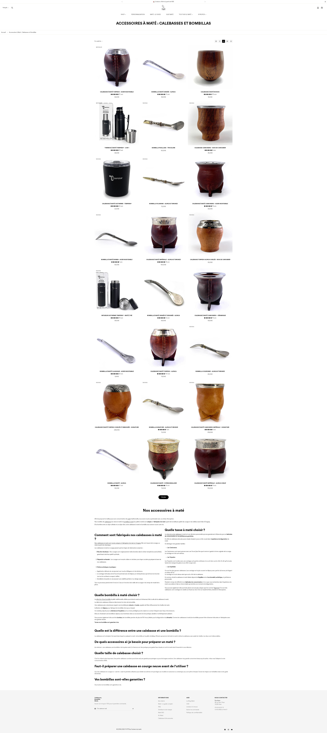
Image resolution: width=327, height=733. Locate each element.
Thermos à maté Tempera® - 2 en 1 (117, 148)
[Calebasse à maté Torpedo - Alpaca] (163, 346)
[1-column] (216, 41)
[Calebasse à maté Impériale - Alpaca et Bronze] (163, 234)
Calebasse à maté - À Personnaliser (163, 483)
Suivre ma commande (192, 709)
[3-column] (223, 41)
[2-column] (219, 41)
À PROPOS (201, 14)
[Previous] (122, 1)
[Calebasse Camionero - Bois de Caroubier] (210, 123)
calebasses (108, 522)
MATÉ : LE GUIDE (155, 14)
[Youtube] (231, 729)
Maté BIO (161, 712)
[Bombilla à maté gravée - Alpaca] (163, 67)
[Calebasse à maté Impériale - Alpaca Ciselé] (210, 458)
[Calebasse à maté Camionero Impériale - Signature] (210, 402)
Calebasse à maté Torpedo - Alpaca (163, 371)
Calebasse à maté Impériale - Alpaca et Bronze (163, 259)
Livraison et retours (192, 707)
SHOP (122, 14)
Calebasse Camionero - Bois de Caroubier (210, 148)
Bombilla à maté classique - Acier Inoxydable (117, 371)
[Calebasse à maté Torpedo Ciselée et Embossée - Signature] (117, 402)
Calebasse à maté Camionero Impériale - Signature (210, 427)
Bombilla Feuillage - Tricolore (163, 148)
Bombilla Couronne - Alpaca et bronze (210, 371)
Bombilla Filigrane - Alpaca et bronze (163, 203)
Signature (216, 588)
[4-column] (227, 41)
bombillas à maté (129, 522)
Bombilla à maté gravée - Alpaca (163, 92)
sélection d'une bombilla (103, 599)
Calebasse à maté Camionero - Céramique (210, 315)
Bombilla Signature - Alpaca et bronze (163, 427)
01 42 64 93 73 (219, 707)
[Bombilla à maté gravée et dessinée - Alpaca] (163, 290)
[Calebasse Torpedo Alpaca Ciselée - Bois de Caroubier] (210, 234)
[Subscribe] (132, 709)
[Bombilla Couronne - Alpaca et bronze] (210, 346)
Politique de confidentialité (194, 712)
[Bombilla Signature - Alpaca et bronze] (163, 402)
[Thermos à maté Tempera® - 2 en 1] (117, 123)
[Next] (205, 1)
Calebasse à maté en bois (210, 92)
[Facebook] (225, 729)
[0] (322, 8)
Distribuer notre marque (165, 709)
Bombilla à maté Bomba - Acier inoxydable (116, 259)
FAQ (159, 707)
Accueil (3, 32)
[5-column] (231, 41)
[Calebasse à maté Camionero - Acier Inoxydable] (210, 179)
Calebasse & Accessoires (165, 718)
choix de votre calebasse (174, 534)
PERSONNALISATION (138, 14)
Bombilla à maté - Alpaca (117, 483)
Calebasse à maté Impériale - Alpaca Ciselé (210, 483)
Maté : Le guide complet (165, 704)
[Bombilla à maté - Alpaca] (117, 458)
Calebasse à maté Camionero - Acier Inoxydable (210, 203)
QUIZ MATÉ (169, 14)
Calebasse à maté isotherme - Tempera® (117, 203)
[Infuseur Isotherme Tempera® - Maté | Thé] (117, 290)
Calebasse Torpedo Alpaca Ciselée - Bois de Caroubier (210, 259)
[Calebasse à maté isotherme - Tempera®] (117, 179)
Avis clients (161, 701)
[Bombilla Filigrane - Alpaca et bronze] (163, 179)
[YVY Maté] (163, 7)
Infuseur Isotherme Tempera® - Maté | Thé (116, 315)
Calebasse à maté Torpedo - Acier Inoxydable (117, 92)
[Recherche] (12, 8)
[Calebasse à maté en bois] (210, 67)
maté (129, 519)
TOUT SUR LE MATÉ (185, 14)
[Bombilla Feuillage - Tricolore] (163, 123)
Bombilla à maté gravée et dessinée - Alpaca (163, 315)
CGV (187, 704)
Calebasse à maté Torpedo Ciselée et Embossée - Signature (117, 427)
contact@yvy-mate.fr (221, 709)
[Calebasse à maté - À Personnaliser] (163, 458)
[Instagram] (228, 729)
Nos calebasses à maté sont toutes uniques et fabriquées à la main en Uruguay (118, 543)
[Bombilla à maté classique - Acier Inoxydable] (117, 346)
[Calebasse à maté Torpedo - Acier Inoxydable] (117, 67)
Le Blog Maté (190, 701)
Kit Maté (160, 715)
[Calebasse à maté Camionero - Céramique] (210, 290)
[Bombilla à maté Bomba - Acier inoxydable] (117, 234)
